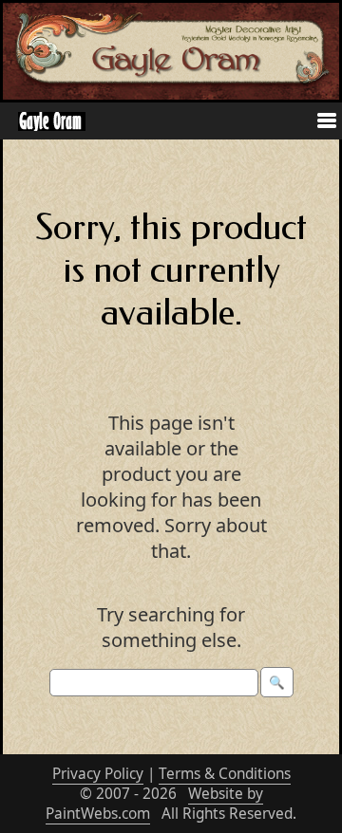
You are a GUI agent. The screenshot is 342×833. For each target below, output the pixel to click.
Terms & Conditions (225, 774)
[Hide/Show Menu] (319, 123)
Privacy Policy (97, 774)
